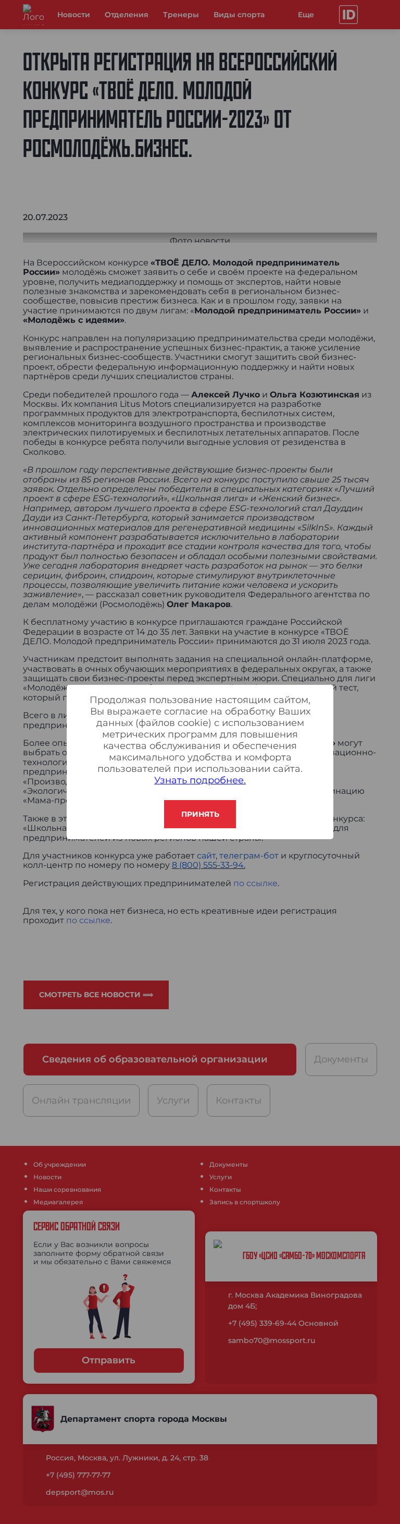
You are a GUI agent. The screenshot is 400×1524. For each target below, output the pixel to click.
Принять (200, 814)
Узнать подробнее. (200, 780)
